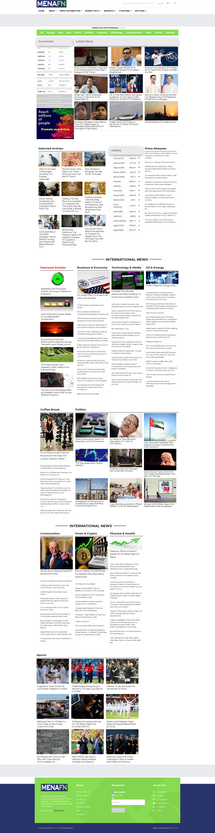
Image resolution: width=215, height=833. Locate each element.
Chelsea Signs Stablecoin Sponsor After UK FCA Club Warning (89, 609)
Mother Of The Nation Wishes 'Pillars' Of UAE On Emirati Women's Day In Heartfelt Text (126, 613)
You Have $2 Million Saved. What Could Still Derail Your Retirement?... (160, 176)
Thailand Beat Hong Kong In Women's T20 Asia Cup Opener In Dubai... (87, 689)
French (158, 32)
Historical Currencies (54, 105)
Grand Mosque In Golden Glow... (161, 122)
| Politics (89, 32)
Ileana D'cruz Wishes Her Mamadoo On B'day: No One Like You (56, 473)
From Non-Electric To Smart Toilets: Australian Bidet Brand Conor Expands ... (161, 221)
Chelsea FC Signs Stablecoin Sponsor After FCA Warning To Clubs (90, 616)
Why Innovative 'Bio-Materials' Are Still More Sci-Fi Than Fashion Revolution (55, 511)
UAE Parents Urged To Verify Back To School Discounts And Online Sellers (92, 326)
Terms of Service (83, 792)
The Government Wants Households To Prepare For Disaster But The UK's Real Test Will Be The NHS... (94, 235)
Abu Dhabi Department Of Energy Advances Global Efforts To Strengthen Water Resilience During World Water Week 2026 (161, 320)
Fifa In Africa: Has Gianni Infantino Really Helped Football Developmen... (84, 759)
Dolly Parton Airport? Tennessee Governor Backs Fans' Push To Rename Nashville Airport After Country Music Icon (56, 502)
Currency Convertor (54, 96)
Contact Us (81, 799)
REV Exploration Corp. (120, 329)
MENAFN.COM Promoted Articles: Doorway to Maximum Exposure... (56, 291)
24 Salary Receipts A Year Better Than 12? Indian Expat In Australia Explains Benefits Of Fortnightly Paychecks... (90, 125)
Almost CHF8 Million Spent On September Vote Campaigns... (159, 505)
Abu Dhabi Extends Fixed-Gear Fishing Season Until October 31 (126, 374)
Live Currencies (54, 101)
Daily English (119, 792)
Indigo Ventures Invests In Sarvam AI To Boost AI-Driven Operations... (123, 124)
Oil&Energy (117, 32)
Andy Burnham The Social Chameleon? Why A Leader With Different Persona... (120, 759)
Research (109, 11)
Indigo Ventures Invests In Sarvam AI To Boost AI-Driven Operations (92, 346)
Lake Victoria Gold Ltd (155, 313)
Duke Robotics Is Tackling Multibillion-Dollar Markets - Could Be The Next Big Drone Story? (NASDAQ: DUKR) (91, 632)
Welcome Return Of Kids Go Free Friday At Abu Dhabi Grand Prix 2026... (51, 724)
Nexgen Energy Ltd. (154, 342)
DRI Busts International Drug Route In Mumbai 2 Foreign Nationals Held (92, 319)
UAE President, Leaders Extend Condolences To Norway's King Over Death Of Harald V (126, 366)
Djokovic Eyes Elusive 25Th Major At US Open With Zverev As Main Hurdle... (161, 70)
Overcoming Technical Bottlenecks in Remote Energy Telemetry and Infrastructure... (56, 342)
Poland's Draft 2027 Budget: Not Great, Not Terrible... (124, 470)
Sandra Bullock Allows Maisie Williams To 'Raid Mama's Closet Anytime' (55, 467)
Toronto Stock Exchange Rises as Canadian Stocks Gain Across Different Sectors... (56, 392)
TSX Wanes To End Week (85, 584)
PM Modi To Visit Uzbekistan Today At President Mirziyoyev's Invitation (92, 333)
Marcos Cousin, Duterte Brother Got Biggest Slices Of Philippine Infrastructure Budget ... (161, 97)
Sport (148, 32)
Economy (102, 32)
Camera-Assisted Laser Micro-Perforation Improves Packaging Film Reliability (161, 383)
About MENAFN (83, 807)
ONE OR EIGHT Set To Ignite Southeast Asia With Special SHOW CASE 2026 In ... (161, 190)
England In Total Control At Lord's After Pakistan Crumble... (52, 687)
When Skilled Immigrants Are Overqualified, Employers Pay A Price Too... (47, 204)
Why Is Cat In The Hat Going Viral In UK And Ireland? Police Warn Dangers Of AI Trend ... (90, 70)
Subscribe (118, 810)
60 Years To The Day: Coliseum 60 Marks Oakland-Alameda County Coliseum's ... (161, 214)
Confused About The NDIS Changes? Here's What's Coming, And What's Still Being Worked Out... (47, 239)
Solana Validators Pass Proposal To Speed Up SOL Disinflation (89, 602)
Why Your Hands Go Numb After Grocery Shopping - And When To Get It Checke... (161, 155)
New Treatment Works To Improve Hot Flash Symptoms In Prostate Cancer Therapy (125, 575)
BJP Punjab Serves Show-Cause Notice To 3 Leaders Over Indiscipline (92, 379)
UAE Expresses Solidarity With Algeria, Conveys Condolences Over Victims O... (159, 444)
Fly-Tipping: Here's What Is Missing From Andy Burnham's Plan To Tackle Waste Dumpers (126, 595)
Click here (58, 810)
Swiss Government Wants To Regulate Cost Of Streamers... (90, 440)
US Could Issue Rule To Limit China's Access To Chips (54, 608)
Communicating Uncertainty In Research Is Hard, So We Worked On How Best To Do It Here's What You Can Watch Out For (126, 585)
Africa (78, 32)
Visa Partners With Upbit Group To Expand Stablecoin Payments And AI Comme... (159, 197)
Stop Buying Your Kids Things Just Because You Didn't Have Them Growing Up (90, 387)
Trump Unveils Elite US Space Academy (56, 581)
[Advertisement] (107, 20)
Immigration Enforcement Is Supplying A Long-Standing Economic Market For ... (90, 503)
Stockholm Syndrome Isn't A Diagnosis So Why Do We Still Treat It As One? (161, 369)
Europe (50, 32)
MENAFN (175, 828)
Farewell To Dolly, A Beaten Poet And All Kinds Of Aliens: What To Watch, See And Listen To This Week (127, 344)
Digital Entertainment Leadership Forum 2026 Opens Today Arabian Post (55, 633)
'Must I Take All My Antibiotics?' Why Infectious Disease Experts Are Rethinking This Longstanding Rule (124, 566)
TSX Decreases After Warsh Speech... (89, 464)
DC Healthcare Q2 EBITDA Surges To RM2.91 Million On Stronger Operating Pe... (160, 206)
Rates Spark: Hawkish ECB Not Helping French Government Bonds (161, 329)
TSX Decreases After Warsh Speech (89, 626)
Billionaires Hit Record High (88, 394)
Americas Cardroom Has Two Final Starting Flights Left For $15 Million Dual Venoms (92, 362)
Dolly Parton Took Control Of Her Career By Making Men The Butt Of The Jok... (159, 474)
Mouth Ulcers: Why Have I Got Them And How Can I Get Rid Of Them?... (71, 173)
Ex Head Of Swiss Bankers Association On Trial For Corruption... (122, 441)
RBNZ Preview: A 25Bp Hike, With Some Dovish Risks (159, 362)
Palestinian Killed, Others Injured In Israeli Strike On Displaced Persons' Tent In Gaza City (54, 600)
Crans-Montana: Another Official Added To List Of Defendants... (126, 505)
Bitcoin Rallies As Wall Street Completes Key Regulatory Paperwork (92, 313)
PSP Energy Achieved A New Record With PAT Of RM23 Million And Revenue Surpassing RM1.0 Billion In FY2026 (161, 306)
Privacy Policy (82, 796)
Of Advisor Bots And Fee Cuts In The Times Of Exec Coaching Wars (54, 586)
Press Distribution (70, 11)
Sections (140, 11)
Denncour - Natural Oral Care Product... (160, 162)
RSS (159, 810)
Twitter (160, 796)
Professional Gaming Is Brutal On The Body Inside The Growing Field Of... (86, 724)
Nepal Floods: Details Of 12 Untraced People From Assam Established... (124, 70)
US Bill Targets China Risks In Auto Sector (90, 306)
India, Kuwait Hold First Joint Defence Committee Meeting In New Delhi (55, 615)
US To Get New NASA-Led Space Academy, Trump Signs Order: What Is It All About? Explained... (125, 97)
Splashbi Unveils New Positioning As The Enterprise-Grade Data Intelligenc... (161, 183)
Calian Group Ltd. (82, 621)
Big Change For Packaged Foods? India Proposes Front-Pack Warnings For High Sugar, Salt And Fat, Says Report (55, 624)
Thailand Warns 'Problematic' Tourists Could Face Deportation (126, 352)
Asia (69, 32)
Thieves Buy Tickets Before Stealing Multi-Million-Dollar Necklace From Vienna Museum (125, 335)
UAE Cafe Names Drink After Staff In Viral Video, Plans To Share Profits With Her (125, 640)
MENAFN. (56, 828)
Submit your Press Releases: (106, 28)
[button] (168, 3)
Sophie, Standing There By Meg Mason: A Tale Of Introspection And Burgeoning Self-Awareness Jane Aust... (94, 204)
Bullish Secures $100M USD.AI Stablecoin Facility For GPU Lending (89, 589)
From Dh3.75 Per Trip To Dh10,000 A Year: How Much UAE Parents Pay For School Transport (92, 353)
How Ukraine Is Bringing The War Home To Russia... (94, 171)
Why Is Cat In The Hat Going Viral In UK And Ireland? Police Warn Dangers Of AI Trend (126, 382)
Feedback (80, 814)
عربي (160, 3)
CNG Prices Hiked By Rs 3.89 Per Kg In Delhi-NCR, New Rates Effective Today (92, 339)
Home (41, 11)
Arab (60, 32)
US (41, 32)
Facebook (161, 792)
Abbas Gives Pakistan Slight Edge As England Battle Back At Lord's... (121, 724)
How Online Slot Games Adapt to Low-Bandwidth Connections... (56, 316)
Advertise (80, 803)
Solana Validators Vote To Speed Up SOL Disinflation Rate (89, 596)
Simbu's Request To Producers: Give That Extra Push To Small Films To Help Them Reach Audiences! (55, 481)
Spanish (170, 32)
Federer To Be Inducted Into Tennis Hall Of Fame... (121, 687)
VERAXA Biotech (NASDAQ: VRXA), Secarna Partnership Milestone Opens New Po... (160, 168)
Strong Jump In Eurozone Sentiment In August (55, 639)
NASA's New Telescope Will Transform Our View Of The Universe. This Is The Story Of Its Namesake (161, 354)
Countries (124, 11)
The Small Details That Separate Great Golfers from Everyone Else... (55, 367)
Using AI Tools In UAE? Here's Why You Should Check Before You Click (126, 358)
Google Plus (162, 799)
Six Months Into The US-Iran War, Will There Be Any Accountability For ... (51, 759)
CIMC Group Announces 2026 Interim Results (161, 376)
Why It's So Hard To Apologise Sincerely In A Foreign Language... (47, 174)
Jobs (78, 810)
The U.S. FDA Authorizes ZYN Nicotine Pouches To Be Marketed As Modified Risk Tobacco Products (125, 604)
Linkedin (161, 807)
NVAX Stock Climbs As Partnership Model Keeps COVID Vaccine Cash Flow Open (91, 371)
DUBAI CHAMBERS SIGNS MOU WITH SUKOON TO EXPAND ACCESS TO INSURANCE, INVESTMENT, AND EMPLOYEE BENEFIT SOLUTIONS (125, 623)
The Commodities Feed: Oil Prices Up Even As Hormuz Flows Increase (161, 347)
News (52, 11)
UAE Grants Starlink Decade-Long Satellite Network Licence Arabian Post (127, 305)
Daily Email (162, 803)
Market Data (92, 11)
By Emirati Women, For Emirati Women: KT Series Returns (125, 632)
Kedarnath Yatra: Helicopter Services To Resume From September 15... (88, 97)
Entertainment (134, 32)
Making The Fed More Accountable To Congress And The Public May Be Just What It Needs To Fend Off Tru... (71, 205)
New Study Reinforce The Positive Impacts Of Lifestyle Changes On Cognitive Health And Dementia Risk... (71, 237)
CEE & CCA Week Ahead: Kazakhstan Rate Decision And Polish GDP (161, 336)
